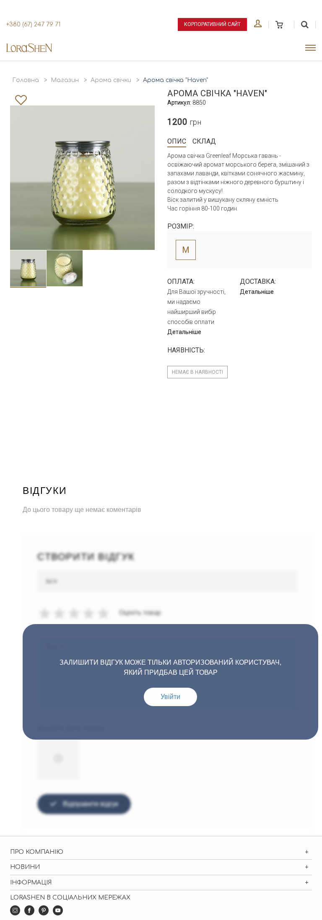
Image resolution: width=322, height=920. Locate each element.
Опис (176, 141)
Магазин (65, 80)
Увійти (170, 696)
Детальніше (184, 332)
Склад (204, 141)
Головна (25, 80)
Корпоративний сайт (212, 24)
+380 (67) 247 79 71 (33, 24)
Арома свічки (111, 80)
